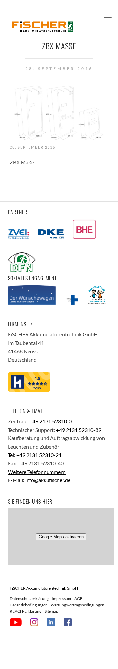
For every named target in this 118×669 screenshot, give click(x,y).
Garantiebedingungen (29, 604)
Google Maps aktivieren (61, 536)
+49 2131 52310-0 (51, 421)
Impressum (61, 598)
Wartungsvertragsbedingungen (77, 604)
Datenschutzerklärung (29, 598)
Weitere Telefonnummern (37, 472)
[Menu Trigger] (108, 14)
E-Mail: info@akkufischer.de (39, 480)
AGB (78, 598)
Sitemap (51, 611)
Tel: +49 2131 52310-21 (35, 455)
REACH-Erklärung (25, 611)
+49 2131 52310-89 (78, 430)
